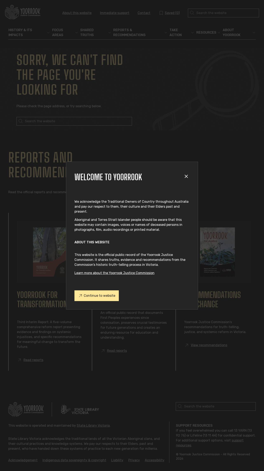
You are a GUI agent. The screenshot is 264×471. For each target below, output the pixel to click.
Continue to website (99, 296)
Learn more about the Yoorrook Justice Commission (114, 273)
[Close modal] (187, 177)
